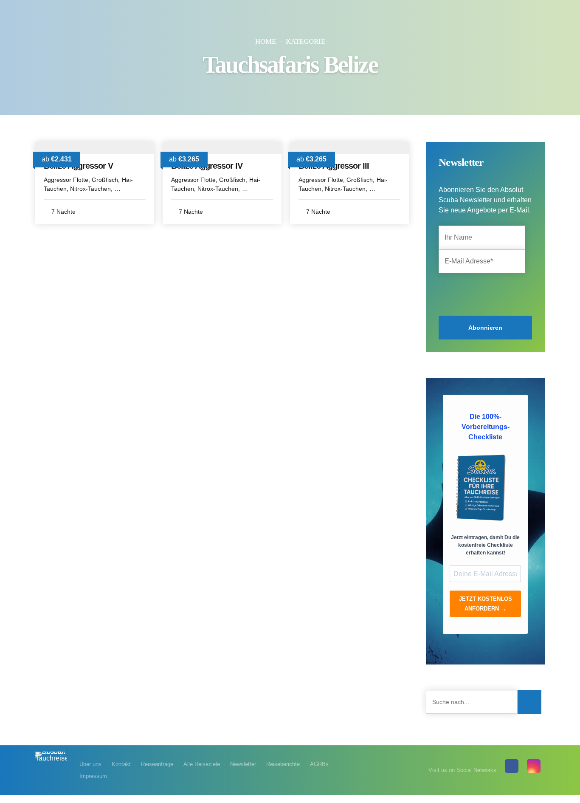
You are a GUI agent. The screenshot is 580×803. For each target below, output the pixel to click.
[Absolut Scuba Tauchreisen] (51, 761)
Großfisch (105, 179)
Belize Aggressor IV (206, 165)
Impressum (93, 776)
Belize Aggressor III (333, 165)
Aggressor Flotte (66, 179)
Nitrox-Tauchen (90, 188)
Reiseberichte (283, 764)
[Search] (529, 702)
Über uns (90, 764)
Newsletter (243, 764)
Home (265, 41)
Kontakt (121, 764)
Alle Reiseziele (201, 764)
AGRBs (319, 764)
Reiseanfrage (157, 764)
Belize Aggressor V (78, 165)
